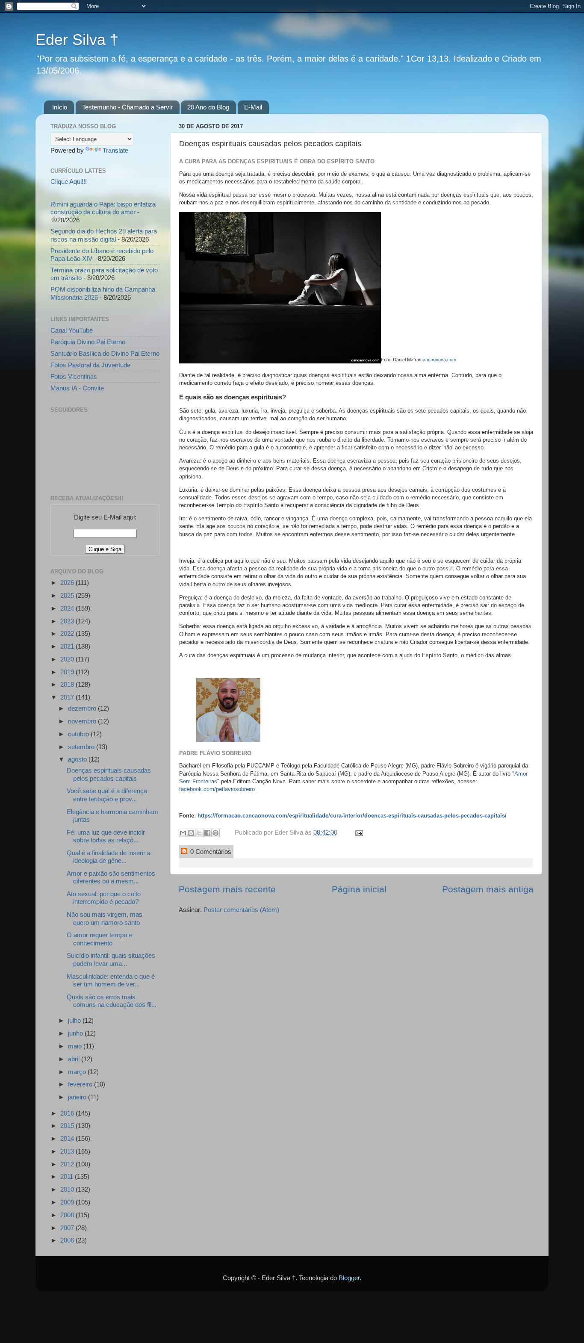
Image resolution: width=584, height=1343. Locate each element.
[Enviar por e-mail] (183, 833)
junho (76, 1033)
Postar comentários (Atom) (241, 909)
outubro (79, 734)
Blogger (349, 1277)
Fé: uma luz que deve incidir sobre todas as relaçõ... (106, 836)
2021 (68, 646)
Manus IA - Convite (77, 388)
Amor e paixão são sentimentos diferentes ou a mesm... (111, 877)
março (78, 1071)
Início (59, 107)
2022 (68, 633)
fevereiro (81, 1084)
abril (74, 1059)
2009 (68, 1202)
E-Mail (253, 107)
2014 (68, 1138)
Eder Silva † (76, 39)
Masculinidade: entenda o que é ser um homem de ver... (111, 980)
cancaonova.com (438, 359)
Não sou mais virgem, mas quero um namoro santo (104, 918)
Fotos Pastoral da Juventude (90, 365)
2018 (68, 684)
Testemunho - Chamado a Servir (127, 107)
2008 (68, 1215)
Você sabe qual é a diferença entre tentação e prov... (107, 794)
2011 (67, 1176)
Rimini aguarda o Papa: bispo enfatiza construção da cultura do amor (103, 208)
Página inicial (359, 889)
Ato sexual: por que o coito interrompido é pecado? (104, 897)
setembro (82, 746)
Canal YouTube (71, 330)
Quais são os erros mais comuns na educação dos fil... (111, 1000)
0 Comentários (210, 851)
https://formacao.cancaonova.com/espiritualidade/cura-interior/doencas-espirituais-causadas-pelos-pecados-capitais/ (352, 815)
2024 (68, 608)
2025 (68, 595)
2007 (68, 1227)
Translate (115, 150)
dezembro (83, 708)
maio (75, 1046)
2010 (68, 1189)
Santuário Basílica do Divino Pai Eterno (104, 353)
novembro (83, 721)
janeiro (78, 1097)
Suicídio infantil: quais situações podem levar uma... (111, 959)
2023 (68, 621)
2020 (68, 659)
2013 (68, 1151)
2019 (68, 672)
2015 (68, 1125)
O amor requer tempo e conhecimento (99, 938)
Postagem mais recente (227, 889)
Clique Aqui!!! (68, 181)
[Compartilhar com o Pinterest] (215, 833)
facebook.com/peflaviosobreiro (217, 789)
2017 (68, 697)
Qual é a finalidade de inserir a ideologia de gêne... (108, 856)
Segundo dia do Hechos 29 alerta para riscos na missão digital (103, 234)
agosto (78, 759)
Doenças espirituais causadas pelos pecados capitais (109, 774)
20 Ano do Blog (208, 107)
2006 (68, 1240)
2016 (68, 1113)
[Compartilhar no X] (199, 833)
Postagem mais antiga (488, 889)
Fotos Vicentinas (73, 376)
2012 (68, 1164)
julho (75, 1020)
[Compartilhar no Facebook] (207, 833)
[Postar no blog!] (191, 833)
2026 (68, 582)
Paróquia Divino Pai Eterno (87, 341)
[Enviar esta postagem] (357, 832)
